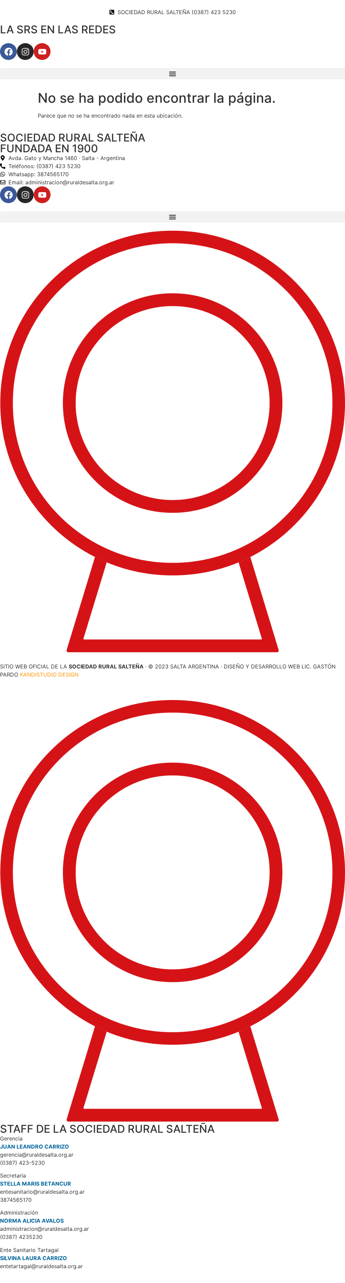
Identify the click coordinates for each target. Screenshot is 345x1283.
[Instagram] (25, 51)
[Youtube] (42, 51)
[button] (172, 73)
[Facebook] (8, 51)
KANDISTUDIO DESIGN (49, 674)
